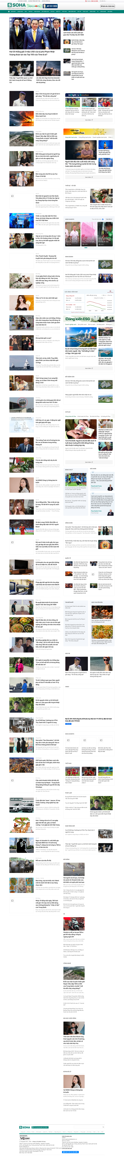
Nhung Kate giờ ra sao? (43, 338)
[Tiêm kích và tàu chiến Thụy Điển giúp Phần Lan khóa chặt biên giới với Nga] (21, 363)
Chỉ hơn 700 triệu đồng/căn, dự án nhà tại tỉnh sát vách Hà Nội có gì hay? (78, 51)
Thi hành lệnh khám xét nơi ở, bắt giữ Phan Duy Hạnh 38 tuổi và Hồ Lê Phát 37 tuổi (71, 750)
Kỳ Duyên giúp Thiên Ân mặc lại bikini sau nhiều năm (75, 607)
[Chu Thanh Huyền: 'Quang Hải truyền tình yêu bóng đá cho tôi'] (21, 261)
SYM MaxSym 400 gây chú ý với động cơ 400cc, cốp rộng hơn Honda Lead (73, 950)
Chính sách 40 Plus (83, 416)
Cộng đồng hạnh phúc (85, 137)
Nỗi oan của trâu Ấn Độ (43, 860)
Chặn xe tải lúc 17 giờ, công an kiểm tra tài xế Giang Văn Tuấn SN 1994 (76, 808)
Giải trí (79, 11)
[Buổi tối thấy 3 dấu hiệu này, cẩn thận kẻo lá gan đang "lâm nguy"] (67, 41)
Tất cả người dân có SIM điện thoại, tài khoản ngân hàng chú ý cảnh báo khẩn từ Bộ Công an (76, 191)
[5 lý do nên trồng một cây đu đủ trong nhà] (21, 465)
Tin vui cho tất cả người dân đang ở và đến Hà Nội (73, 956)
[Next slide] (110, 234)
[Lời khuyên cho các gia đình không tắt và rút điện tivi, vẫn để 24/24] (21, 567)
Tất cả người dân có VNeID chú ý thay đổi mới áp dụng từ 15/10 (76, 206)
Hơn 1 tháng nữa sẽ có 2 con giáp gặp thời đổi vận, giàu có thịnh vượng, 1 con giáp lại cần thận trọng (48, 823)
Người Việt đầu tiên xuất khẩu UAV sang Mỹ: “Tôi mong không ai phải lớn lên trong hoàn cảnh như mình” (80, 164)
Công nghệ (103, 11)
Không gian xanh (110, 324)
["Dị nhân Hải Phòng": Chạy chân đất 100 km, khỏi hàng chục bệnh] (105, 162)
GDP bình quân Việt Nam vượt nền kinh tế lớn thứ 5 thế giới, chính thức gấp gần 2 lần (48, 763)
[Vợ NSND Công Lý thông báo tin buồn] (21, 485)
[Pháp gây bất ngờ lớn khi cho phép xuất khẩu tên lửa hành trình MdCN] (21, 587)
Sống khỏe (92, 11)
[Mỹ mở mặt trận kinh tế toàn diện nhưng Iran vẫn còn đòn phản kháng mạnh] (93, 585)
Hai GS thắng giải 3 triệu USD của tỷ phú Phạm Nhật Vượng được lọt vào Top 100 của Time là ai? (32, 53)
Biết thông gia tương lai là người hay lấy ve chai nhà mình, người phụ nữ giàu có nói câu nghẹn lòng (48, 156)
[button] (85, 247)
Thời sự (30, 11)
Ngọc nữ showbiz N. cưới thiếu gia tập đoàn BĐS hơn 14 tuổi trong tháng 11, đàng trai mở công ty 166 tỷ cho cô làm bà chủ (48, 844)
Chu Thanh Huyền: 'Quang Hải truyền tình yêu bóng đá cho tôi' (46, 257)
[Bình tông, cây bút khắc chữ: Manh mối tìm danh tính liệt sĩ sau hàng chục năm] (21, 885)
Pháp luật (85, 11)
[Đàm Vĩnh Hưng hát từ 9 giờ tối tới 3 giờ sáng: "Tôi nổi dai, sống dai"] (21, 98)
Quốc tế (58, 11)
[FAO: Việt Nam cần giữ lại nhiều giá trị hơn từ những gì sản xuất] (102, 612)
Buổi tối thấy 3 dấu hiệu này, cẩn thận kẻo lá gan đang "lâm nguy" (78, 42)
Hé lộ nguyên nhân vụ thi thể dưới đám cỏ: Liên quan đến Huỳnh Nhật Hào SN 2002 (47, 702)
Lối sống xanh (100, 324)
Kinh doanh (37, 11)
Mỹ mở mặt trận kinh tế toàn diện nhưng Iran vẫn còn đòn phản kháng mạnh (105, 586)
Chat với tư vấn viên (71, 1152)
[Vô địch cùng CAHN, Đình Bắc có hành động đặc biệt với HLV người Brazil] (21, 527)
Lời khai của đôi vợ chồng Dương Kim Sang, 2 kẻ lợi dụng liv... (88, 240)
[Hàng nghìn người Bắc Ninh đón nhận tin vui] (105, 398)
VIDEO (67, 686)
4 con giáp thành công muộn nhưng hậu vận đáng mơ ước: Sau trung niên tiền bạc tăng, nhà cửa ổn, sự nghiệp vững (48, 279)
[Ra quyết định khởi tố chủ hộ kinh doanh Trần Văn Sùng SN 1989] (21, 607)
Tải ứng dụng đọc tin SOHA (40, 1127)
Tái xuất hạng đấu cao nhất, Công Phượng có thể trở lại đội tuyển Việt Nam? (105, 780)
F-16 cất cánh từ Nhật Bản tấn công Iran (73, 1100)
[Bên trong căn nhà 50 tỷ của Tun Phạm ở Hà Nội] (21, 178)
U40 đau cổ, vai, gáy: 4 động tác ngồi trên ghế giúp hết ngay (48, 421)
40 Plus (52, 11)
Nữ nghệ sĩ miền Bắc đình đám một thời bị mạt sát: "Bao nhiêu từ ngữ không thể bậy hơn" (100, 674)
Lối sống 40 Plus (105, 416)
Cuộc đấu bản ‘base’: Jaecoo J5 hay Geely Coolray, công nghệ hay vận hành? (48, 803)
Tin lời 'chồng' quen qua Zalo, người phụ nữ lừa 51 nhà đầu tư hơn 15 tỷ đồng (48, 682)
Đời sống (110, 11)
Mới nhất (13, 11)
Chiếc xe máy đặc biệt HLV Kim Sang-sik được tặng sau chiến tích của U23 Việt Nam (47, 218)
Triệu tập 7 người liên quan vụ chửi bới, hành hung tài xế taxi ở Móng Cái (20, 80)
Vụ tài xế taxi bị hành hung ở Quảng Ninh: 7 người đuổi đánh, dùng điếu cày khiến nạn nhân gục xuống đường (78, 63)
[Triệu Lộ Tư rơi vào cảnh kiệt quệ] (21, 303)
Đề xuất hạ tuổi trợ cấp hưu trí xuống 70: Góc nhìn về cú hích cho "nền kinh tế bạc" (105, 455)
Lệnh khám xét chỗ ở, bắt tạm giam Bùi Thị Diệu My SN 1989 (73, 34)
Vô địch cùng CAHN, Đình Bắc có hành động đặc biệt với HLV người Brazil (47, 524)
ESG (26, 11)
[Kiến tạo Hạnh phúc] (89, 132)
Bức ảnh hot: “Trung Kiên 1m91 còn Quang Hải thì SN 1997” (75, 501)
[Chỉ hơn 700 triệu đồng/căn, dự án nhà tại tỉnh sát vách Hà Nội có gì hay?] (67, 50)
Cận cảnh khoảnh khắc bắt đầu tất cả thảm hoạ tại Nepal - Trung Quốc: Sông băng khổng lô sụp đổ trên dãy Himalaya (48, 784)
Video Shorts (69, 219)
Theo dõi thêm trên (96, 219)
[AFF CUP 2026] (50, 6)
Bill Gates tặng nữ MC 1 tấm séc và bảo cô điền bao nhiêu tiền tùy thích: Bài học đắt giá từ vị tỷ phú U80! (73, 1053)
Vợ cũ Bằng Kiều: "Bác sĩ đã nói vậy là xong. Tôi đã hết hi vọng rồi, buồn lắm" (47, 504)
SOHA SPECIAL (46, 1)
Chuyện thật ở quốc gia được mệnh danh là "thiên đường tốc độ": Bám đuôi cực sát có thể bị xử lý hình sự (89, 112)
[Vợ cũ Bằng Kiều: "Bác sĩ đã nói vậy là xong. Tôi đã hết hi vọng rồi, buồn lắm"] (21, 507)
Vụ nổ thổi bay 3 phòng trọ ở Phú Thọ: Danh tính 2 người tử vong (47, 721)
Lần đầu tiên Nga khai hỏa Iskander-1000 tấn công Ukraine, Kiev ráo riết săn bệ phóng (48, 80)
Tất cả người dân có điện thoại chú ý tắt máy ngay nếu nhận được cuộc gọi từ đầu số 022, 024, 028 (101, 206)
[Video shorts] (34, 6)
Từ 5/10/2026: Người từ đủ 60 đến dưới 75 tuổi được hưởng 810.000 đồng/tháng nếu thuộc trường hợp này (80, 443)
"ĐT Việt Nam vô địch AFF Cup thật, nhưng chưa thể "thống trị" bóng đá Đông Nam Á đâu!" (72, 780)
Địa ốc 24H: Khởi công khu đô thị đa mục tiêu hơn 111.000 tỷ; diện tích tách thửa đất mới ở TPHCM (88, 720)
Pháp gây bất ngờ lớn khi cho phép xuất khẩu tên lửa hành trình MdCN (47, 583)
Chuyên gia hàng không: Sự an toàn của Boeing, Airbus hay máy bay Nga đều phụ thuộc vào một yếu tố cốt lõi (73, 1010)
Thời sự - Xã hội (40, 878)
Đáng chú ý (69, 470)
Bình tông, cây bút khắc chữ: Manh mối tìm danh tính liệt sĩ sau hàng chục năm (47, 883)
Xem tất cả (109, 219)
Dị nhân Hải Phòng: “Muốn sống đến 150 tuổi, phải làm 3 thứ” (104, 152)
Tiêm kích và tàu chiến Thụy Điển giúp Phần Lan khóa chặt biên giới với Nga (47, 360)
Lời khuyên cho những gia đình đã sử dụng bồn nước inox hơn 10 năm (48, 401)
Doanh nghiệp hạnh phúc (100, 137)
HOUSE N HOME (23, 1)
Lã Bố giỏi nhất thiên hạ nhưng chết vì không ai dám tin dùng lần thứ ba (72, 1059)
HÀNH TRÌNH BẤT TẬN (34, 1)
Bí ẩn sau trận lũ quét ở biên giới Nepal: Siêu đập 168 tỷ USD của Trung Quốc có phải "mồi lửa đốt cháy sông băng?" (46, 137)
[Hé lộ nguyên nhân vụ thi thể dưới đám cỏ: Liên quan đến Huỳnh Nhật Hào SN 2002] (21, 705)
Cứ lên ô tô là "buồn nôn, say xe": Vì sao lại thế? (73, 1004)
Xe (97, 11)
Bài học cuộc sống (69, 1018)
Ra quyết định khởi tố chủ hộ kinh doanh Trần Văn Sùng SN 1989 (47, 604)
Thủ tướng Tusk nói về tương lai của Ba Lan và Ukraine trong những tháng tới (48, 442)
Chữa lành (111, 137)
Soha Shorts (69, 734)
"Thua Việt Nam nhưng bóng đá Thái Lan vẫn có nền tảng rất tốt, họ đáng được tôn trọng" (72, 111)
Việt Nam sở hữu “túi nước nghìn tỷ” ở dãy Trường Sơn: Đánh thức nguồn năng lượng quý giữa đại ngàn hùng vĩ (105, 341)
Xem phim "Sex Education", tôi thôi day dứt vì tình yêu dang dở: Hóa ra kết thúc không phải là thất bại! (47, 742)
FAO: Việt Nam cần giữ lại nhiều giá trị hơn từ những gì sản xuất (101, 621)
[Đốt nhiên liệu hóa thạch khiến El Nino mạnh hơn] (21, 118)
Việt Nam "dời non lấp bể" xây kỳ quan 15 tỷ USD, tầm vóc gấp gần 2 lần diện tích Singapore (105, 361)
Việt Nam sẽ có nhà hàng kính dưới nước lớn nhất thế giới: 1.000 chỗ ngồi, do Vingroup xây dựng (76, 199)
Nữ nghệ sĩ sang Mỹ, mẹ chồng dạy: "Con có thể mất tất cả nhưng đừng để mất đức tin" (48, 662)
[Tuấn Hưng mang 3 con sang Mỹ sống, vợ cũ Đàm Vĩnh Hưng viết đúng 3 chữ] (21, 383)
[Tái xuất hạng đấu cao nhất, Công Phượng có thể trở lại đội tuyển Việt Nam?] (105, 771)
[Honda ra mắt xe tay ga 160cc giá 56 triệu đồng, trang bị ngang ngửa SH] (74, 924)
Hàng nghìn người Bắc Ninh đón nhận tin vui (78, 394)
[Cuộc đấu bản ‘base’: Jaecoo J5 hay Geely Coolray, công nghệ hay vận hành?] (21, 805)
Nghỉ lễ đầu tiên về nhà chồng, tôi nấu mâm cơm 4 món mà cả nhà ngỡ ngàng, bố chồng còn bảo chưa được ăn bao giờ (48, 623)
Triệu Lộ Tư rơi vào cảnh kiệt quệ (46, 298)
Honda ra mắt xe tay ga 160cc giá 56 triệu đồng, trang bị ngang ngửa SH (73, 934)
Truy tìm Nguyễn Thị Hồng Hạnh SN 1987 (76, 803)
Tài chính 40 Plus (94, 416)
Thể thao (64, 11)
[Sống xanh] (89, 319)
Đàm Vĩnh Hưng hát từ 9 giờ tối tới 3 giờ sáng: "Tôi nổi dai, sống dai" (48, 95)
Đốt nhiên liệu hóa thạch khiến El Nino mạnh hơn (47, 115)
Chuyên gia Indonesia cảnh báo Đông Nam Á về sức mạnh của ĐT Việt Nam (75, 488)
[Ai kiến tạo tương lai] (107, 6)
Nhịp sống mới (72, 11)
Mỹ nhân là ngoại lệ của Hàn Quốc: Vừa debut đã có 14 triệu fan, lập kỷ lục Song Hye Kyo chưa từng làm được (47, 199)
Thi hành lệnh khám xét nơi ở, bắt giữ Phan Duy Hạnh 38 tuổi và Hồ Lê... (72, 240)
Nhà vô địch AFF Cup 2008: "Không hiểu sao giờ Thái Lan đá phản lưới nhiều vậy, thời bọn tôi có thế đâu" (105, 112)
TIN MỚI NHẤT (69, 602)
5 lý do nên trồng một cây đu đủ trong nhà (46, 461)
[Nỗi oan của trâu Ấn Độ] (21, 865)
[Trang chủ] (17, 6)
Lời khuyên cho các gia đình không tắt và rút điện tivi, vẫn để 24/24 (47, 564)
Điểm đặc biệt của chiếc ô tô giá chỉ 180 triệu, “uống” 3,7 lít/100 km (73, 945)
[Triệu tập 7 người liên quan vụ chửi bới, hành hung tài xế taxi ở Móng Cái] (21, 68)
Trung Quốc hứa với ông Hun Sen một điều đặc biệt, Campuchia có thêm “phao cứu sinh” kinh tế (105, 564)
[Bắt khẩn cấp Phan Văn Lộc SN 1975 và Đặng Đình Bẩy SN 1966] (105, 234)
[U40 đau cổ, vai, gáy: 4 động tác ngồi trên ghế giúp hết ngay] (21, 425)
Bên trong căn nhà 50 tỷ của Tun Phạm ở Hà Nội (46, 175)
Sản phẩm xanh (82, 324)
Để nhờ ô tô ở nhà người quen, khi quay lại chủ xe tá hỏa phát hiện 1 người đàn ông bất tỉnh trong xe (74, 906)
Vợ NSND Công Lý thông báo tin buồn (46, 481)
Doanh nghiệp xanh (70, 324)
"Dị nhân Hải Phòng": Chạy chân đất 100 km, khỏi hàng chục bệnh (105, 170)
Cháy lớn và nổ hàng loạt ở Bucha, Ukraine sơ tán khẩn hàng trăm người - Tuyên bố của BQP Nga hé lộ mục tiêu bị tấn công (105, 576)
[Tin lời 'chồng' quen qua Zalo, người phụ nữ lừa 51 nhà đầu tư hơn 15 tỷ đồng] (21, 685)
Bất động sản (45, 11)
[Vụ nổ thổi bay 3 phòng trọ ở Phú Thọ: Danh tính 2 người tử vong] (21, 725)
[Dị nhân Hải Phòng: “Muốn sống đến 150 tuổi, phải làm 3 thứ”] (105, 144)
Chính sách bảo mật (67, 1148)
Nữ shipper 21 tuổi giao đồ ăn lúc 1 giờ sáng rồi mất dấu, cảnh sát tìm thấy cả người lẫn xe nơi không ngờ (74, 898)
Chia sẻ (68, 724)
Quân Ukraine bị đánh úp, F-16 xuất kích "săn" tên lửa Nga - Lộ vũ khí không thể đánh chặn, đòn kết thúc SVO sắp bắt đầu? (81, 576)
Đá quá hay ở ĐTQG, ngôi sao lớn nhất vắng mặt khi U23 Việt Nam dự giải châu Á (89, 780)
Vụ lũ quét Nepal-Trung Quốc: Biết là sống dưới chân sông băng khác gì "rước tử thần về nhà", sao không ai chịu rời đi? (73, 998)
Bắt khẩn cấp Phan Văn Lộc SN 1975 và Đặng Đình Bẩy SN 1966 (104, 240)
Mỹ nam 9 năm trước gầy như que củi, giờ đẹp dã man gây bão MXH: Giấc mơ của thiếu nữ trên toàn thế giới (47, 545)
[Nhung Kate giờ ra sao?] (21, 343)
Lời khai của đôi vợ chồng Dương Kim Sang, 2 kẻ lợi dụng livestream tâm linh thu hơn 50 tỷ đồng (89, 750)
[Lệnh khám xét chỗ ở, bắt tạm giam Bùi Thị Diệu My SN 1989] (74, 24)
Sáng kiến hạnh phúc (71, 137)
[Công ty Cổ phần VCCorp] (40, 1137)
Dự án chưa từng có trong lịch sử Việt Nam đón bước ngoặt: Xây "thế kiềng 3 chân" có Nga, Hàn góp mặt (80, 351)
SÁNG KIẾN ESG (40, 111)
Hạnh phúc (20, 11)
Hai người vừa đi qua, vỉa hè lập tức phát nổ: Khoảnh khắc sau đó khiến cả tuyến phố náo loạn (78, 75)
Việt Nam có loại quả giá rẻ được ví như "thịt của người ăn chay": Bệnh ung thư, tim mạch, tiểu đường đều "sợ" (102, 642)
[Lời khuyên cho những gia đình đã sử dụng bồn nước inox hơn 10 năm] (21, 405)
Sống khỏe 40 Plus (70, 416)
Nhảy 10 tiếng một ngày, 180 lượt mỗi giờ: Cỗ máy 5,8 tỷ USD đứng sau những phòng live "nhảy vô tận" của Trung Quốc (48, 904)
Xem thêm (88, 120)
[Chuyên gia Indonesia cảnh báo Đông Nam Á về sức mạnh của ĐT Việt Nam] (75, 479)
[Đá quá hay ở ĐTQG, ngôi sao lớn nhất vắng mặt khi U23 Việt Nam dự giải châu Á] (89, 771)
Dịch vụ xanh (91, 324)
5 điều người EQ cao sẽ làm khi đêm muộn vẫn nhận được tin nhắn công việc (73, 1064)
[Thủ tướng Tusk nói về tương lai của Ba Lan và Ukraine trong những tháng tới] (21, 445)
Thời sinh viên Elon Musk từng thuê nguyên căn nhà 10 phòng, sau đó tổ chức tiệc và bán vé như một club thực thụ (74, 1040)
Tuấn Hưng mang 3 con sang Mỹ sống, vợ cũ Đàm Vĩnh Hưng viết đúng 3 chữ (47, 380)
